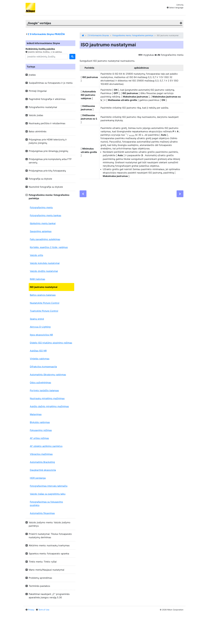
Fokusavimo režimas (41, 430)
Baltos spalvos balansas (43, 295)
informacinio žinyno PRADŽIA (46, 34)
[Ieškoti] (72, 56)
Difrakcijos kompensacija (43, 366)
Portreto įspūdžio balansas (44, 390)
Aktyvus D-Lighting (40, 326)
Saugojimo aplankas (40, 231)
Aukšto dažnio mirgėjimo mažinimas (49, 406)
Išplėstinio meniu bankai (43, 223)
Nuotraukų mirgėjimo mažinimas (47, 398)
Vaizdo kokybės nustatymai (45, 263)
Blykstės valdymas (40, 422)
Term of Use (43, 610)
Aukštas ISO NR (38, 350)
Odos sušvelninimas (40, 382)
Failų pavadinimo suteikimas (45, 239)
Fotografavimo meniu (41, 207)
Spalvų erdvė (37, 318)
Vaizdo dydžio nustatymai (44, 271)
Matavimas (36, 414)
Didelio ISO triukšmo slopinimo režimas (51, 342)
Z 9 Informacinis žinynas (98, 35)
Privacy (31, 610)
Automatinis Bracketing (42, 462)
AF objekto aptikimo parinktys (46, 446)
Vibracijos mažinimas (41, 454)
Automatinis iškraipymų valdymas (48, 374)
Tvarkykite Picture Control (44, 310)
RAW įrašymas (37, 279)
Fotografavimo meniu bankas (45, 215)
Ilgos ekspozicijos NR (41, 334)
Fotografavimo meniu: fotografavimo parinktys (132, 35)
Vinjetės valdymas (39, 358)
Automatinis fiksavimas (42, 513)
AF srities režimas (39, 438)
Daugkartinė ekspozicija (43, 470)
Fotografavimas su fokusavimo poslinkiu (46, 503)
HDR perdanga (38, 478)
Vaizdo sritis (36, 255)
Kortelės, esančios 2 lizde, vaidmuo (49, 247)
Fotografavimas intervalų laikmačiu (48, 485)
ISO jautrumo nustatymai (43, 287)
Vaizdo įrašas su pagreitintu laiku (47, 493)
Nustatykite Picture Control (44, 302)
